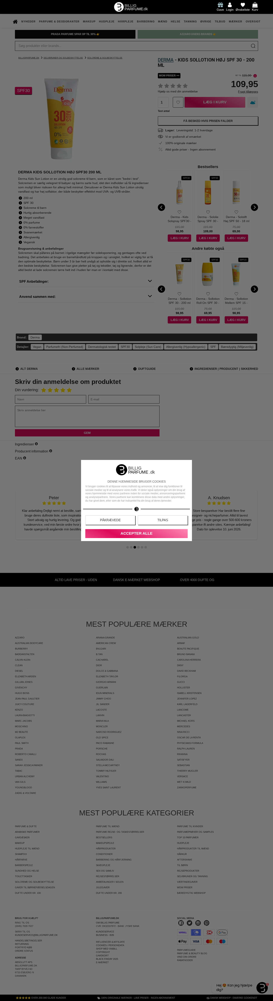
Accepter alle (136, 533)
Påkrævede (110, 520)
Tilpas (162, 520)
